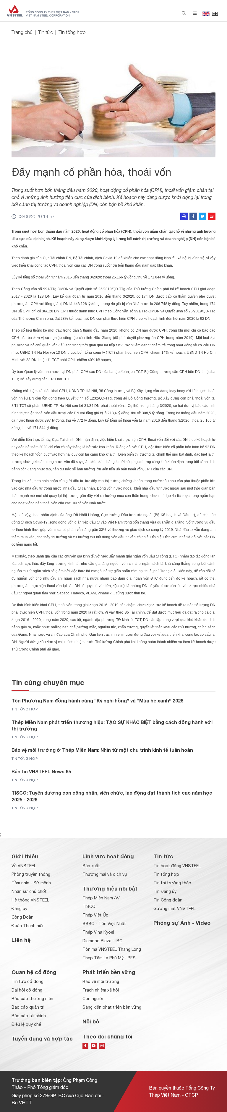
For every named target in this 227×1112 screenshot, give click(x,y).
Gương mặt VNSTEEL (174, 908)
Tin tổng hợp (72, 32)
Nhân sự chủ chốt (29, 891)
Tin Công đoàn (167, 900)
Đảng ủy (19, 908)
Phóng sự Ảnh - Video (181, 922)
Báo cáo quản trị (28, 1007)
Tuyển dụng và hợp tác (42, 1038)
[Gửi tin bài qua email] (211, 216)
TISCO (88, 906)
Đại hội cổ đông (27, 990)
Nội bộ (90, 1021)
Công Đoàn (22, 917)
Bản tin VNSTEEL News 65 (41, 771)
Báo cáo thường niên (32, 998)
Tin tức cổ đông (27, 981)
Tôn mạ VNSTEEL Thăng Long (111, 949)
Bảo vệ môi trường (100, 981)
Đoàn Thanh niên (28, 925)
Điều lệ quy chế (26, 1024)
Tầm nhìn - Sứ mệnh (31, 883)
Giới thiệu (25, 856)
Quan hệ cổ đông (34, 972)
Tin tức (45, 32)
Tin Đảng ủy (164, 891)
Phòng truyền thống (31, 874)
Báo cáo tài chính (29, 1015)
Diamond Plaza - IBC (102, 940)
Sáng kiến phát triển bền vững (111, 1007)
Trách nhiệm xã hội (100, 990)
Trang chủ (22, 32)
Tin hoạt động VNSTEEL (177, 865)
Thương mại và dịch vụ (104, 874)
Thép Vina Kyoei (98, 932)
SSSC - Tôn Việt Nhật (104, 923)
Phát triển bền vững (108, 972)
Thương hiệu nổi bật (109, 888)
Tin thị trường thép (172, 883)
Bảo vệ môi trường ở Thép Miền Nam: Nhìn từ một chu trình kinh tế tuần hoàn (102, 750)
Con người (92, 998)
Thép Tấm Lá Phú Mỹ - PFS (109, 958)
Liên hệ (21, 940)
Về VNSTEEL (24, 865)
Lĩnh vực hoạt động (108, 856)
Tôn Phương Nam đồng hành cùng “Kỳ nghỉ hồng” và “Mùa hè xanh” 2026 (97, 700)
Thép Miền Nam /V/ (101, 898)
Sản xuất (91, 865)
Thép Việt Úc (95, 915)
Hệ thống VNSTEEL (30, 900)
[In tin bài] (184, 216)
